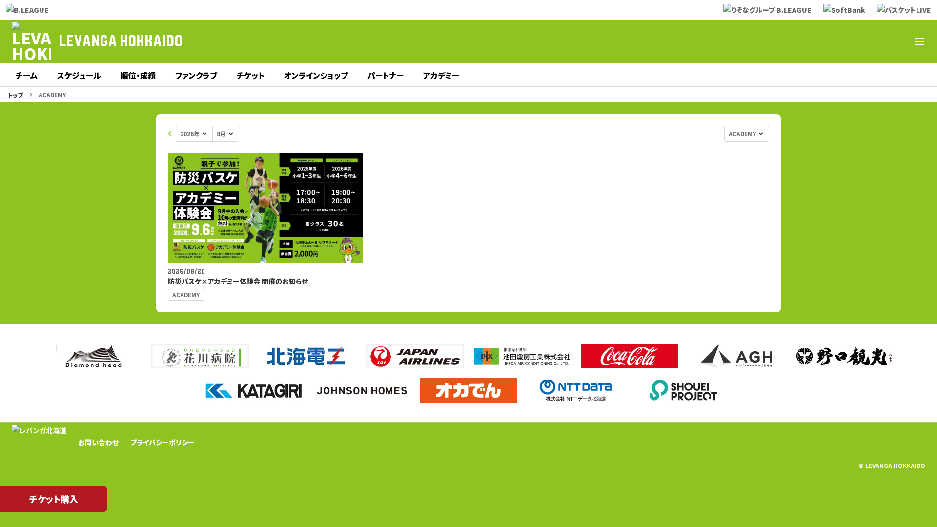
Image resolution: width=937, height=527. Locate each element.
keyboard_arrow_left (170, 134)
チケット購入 (53, 498)
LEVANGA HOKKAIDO (121, 41)
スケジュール (79, 75)
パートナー (385, 75)
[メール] (896, 41)
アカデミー (441, 75)
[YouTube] (872, 41)
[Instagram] (849, 41)
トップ (15, 95)
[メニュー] (919, 41)
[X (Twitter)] (802, 41)
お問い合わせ (98, 442)
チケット (251, 75)
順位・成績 (138, 75)
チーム (27, 75)
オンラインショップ (316, 75)
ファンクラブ (196, 75)
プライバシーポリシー (162, 442)
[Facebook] (826, 41)
